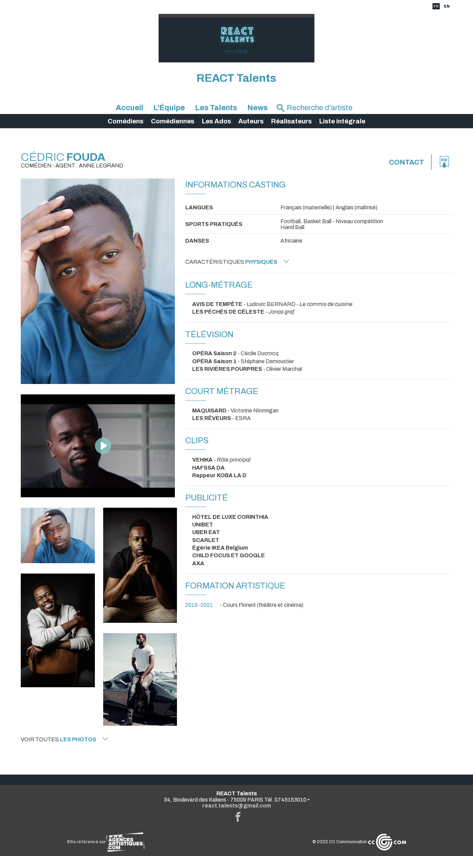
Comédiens (125, 121)
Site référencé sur (86, 841)
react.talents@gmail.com (236, 806)
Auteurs (251, 121)
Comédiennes (172, 121)
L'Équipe (169, 108)
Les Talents (216, 108)
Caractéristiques (231, 262)
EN (446, 6)
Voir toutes (58, 739)
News (257, 108)
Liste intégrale (342, 121)
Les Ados (216, 121)
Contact (406, 162)
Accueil (129, 108)
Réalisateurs (291, 121)
